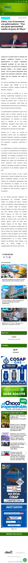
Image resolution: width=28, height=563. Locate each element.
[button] (16, 1)
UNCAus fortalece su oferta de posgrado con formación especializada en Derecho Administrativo (13, 302)
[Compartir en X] (7, 257)
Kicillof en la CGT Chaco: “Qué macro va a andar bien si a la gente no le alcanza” (12, 323)
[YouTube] (26, 1)
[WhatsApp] (18, 1)
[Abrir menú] (3, 14)
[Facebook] (21, 1)
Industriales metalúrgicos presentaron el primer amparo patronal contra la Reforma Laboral (13, 280)
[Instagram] (23, 1)
